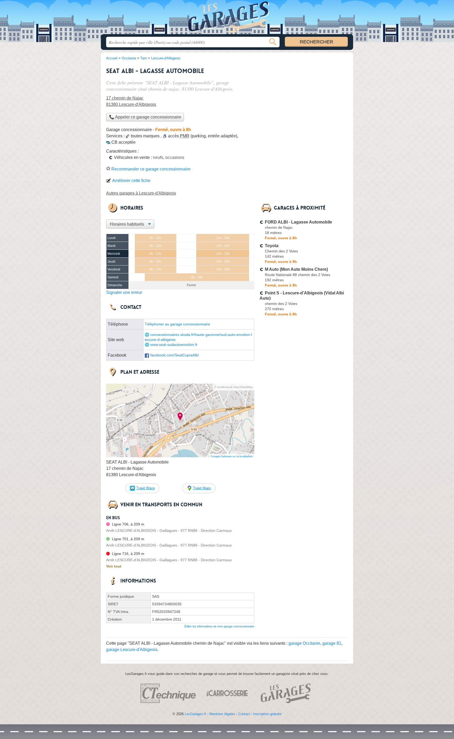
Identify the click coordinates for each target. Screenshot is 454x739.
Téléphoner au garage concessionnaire (177, 324)
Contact (244, 714)
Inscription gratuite (267, 714)
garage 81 (331, 643)
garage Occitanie (304, 643)
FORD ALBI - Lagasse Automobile (298, 222)
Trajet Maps (202, 488)
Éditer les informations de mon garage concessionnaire (219, 626)
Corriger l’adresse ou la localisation (232, 456)
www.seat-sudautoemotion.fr (174, 345)
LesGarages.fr (195, 714)
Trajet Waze (145, 488)
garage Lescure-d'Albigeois (131, 649)
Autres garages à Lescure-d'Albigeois (141, 193)
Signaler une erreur (124, 292)
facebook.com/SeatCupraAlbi (174, 355)
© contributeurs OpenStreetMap (233, 387)
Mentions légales (222, 714)
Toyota (271, 245)
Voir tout (113, 566)
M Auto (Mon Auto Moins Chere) (296, 269)
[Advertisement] (304, 101)
